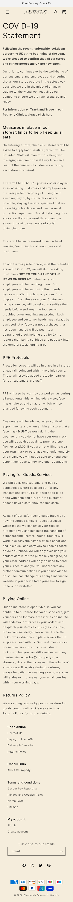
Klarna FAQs (15, 800)
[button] (7, 12)
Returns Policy (13, 713)
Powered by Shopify (48, 895)
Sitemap (12, 806)
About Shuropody (19, 770)
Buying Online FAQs (20, 739)
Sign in (11, 825)
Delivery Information (20, 745)
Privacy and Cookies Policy (25, 794)
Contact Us (14, 732)
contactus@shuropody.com (38, 657)
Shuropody (30, 895)
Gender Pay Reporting (22, 788)
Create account (17, 831)
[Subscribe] (61, 851)
